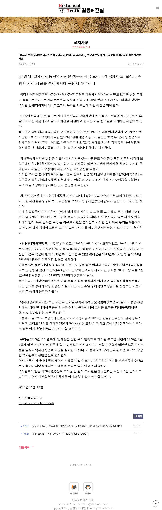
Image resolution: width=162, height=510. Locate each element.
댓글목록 (24, 447)
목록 (139, 416)
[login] (88, 488)
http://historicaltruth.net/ (36, 403)
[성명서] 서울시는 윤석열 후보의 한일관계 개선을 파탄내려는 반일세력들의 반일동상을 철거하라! (77, 426)
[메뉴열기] (157, 8)
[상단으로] (156, 503)
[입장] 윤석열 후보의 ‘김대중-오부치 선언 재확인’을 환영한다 (60, 433)
